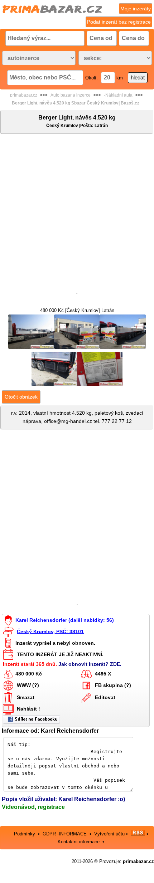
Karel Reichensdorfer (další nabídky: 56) (64, 620)
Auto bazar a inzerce (70, 95)
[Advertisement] (77, 215)
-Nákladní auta (118, 95)
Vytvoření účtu (109, 833)
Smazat (25, 697)
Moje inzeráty (135, 8)
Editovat (105, 697)
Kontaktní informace (79, 841)
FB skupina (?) (113, 685)
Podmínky (24, 833)
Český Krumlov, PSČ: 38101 (50, 631)
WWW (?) (28, 685)
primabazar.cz (23, 95)
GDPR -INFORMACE (65, 833)
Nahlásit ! (28, 709)
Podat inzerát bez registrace (119, 22)
